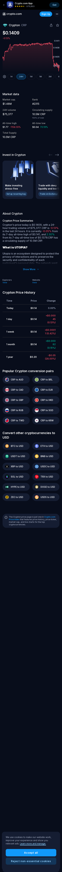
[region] (31, 851)
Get (54, 5)
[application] (31, 57)
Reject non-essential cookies (31, 861)
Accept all (31, 852)
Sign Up (45, 14)
